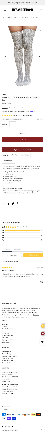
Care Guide (25, 155)
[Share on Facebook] (8, 203)
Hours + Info (6, 381)
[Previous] (5, 57)
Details (5, 155)
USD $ (6, 409)
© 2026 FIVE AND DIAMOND (10, 430)
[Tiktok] (12, 427)
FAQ (3, 331)
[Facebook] (2, 427)
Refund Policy (6, 354)
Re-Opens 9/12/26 (7, 393)
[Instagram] (9, 427)
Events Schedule (7, 329)
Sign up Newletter (8, 340)
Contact (4, 326)
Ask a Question (8, 160)
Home (5, 18)
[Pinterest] (5, 427)
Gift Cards (5, 333)
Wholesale (5, 342)
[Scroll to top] (40, 429)
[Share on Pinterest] (17, 203)
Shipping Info (6, 351)
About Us (5, 324)
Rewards (5, 337)
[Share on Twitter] (12, 203)
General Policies (7, 358)
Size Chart (14, 155)
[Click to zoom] (39, 29)
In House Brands (7, 335)
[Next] (39, 57)
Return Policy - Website (9, 356)
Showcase (6, 95)
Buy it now (22, 139)
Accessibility (6, 363)
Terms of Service (7, 360)
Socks (11, 18)
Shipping (5, 108)
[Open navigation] (6, 10)
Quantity (5, 124)
